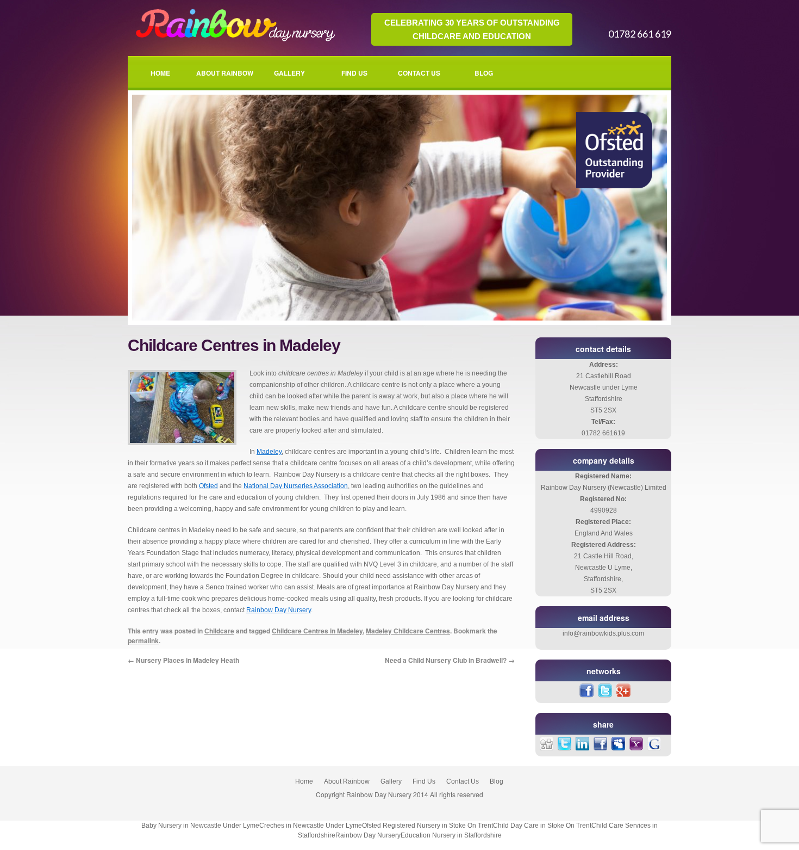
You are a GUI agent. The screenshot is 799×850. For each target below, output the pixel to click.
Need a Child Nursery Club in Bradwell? (450, 660)
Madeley (269, 451)
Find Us (354, 73)
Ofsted (208, 486)
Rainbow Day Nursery (278, 610)
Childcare (219, 631)
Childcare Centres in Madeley (317, 631)
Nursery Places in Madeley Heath (183, 660)
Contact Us (419, 73)
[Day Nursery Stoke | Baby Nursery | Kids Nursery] (233, 40)
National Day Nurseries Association (296, 486)
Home (160, 73)
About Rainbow (224, 73)
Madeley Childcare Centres (408, 631)
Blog (484, 73)
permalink (143, 640)
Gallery (289, 73)
